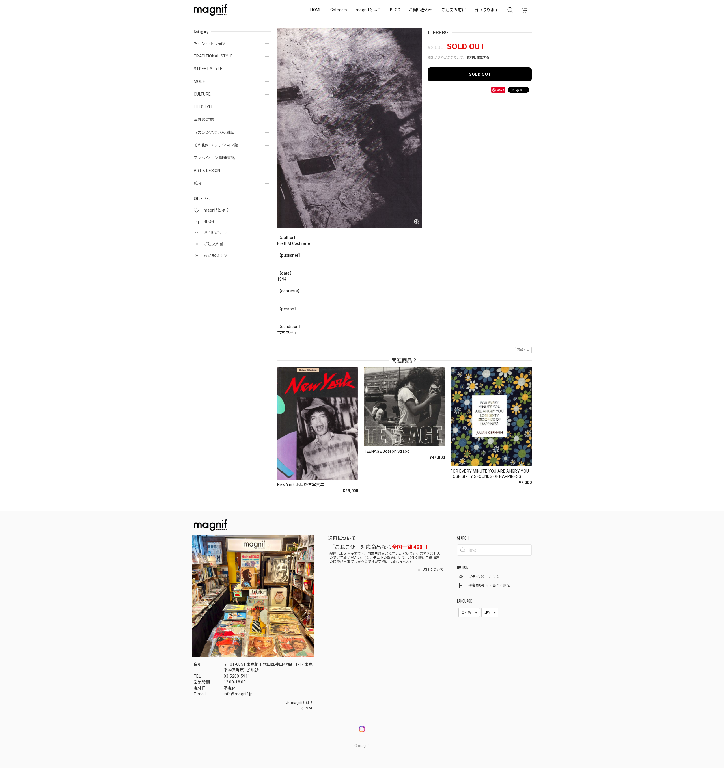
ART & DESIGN (207, 170)
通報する (523, 350)
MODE (199, 81)
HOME (316, 10)
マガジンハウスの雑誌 (214, 132)
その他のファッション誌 (216, 145)
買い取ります (486, 10)
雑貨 (198, 183)
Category (339, 10)
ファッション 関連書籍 (214, 158)
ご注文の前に (453, 10)
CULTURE (202, 94)
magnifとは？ (369, 10)
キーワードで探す (210, 43)
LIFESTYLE (204, 107)
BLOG (395, 10)
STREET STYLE (208, 68)
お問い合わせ (421, 10)
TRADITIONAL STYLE (213, 56)
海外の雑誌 (204, 119)
